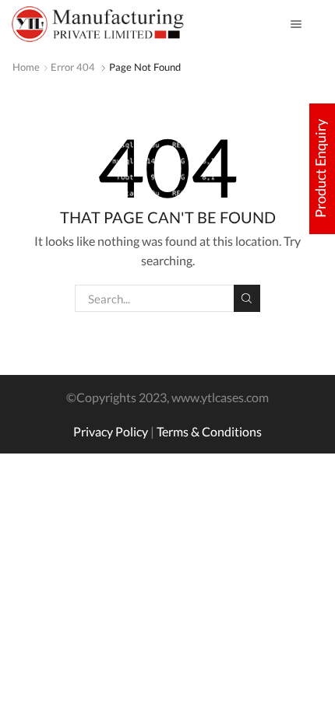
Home (26, 67)
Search (247, 298)
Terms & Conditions (209, 431)
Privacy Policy (110, 431)
